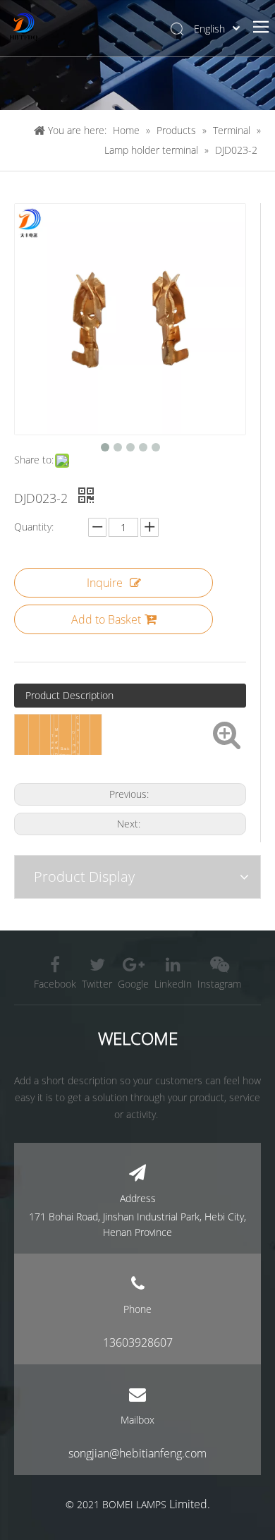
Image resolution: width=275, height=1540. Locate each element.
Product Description (69, 695)
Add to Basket (106, 619)
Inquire (105, 582)
